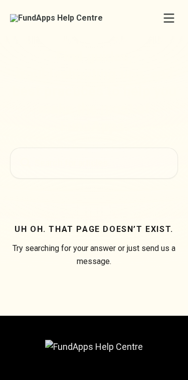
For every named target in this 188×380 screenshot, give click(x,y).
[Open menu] (169, 18)
